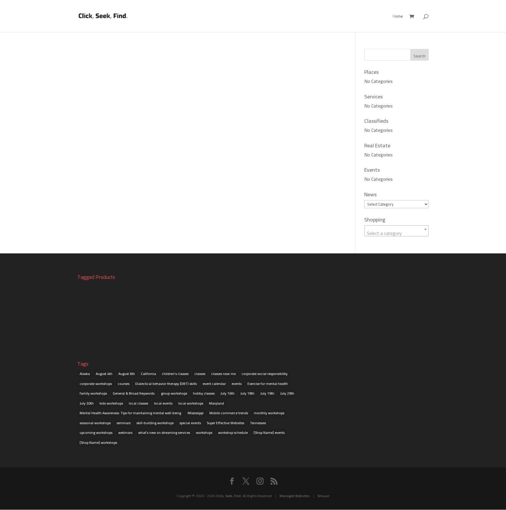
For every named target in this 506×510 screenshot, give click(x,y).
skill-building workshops (155, 422)
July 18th (247, 393)
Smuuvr (323, 495)
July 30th (87, 403)
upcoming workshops (96, 432)
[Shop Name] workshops (98, 442)
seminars (124, 422)
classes (199, 373)
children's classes (175, 373)
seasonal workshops (95, 422)
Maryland (216, 403)
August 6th (126, 373)
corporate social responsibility (265, 373)
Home (397, 17)
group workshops (174, 393)
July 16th (227, 393)
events (237, 383)
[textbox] (397, 233)
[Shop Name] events (269, 432)
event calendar (214, 383)
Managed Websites (295, 495)
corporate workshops (96, 383)
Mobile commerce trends (228, 413)
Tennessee (258, 422)
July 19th (267, 393)
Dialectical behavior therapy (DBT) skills (166, 383)
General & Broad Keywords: (134, 393)
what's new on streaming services (164, 432)
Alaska (85, 373)
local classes (138, 403)
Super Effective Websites (225, 422)
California (148, 373)
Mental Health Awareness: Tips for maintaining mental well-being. (131, 413)
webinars (125, 432)
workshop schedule (233, 432)
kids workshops (111, 403)
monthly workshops (269, 413)
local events (163, 403)
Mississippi (196, 413)
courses (123, 383)
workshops (204, 432)
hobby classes (204, 393)
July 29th (287, 393)
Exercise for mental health (267, 383)
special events (190, 422)
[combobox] (396, 230)
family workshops (93, 393)
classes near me (223, 373)
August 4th (104, 373)
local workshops (190, 403)
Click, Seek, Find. (229, 495)
